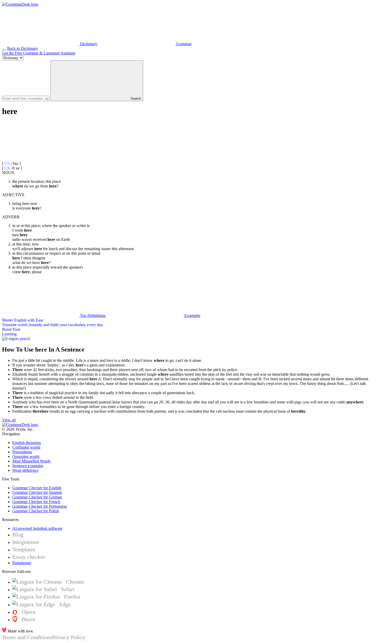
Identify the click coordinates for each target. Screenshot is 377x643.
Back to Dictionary (22, 48)
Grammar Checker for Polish (35, 511)
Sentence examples (27, 466)
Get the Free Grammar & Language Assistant (38, 53)
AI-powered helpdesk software (37, 528)
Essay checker (28, 557)
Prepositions (22, 452)
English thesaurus (26, 442)
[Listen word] (40, 159)
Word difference (25, 470)
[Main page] (20, 4)
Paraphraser (21, 563)
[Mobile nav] (4, 50)
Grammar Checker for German (37, 497)
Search (135, 98)
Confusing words (26, 447)
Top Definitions (92, 315)
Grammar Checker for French (36, 501)
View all (9, 420)
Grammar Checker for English (36, 488)
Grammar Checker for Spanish (37, 492)
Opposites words (25, 456)
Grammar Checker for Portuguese (39, 506)
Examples (191, 315)
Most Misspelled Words (31, 461)
